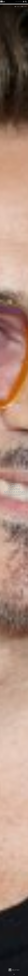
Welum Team (15, 970)
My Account (19, 1)
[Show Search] (25, 2)
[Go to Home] (2, 2)
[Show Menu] (23, 1)
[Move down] (14, 974)
